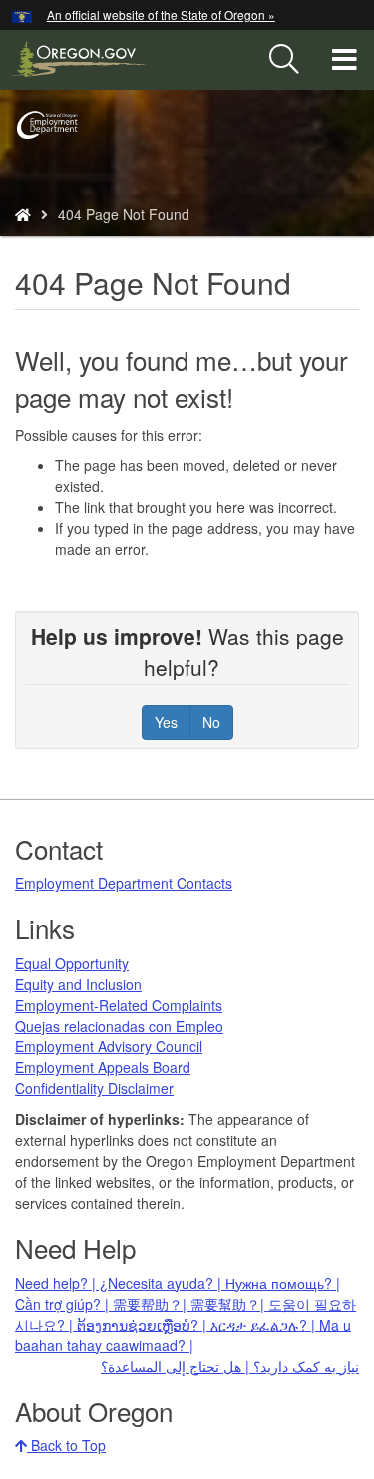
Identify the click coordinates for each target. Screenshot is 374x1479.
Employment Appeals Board (102, 1067)
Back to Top (66, 1445)
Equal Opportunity (72, 963)
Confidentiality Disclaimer (94, 1088)
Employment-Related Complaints (118, 1005)
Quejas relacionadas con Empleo (119, 1025)
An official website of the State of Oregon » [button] (161, 14)
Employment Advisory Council (108, 1046)
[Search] (284, 60)
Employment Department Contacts (123, 883)
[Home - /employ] (23, 214)
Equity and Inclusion (78, 984)
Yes (166, 722)
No (211, 722)
